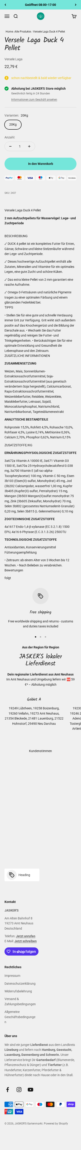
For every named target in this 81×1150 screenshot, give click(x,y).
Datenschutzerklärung (20, 983)
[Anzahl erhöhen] (29, 146)
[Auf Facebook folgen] (7, 1090)
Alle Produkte (23, 31)
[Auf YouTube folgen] (30, 1090)
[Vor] (75, 4)
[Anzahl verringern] (10, 146)
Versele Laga (13, 59)
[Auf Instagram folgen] (19, 1090)
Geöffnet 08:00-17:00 (40, 5)
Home (9, 31)
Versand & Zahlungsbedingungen (20, 1001)
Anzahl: (9, 137)
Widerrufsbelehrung (18, 991)
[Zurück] (5, 4)
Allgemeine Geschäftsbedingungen (19, 1017)
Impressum (12, 975)
